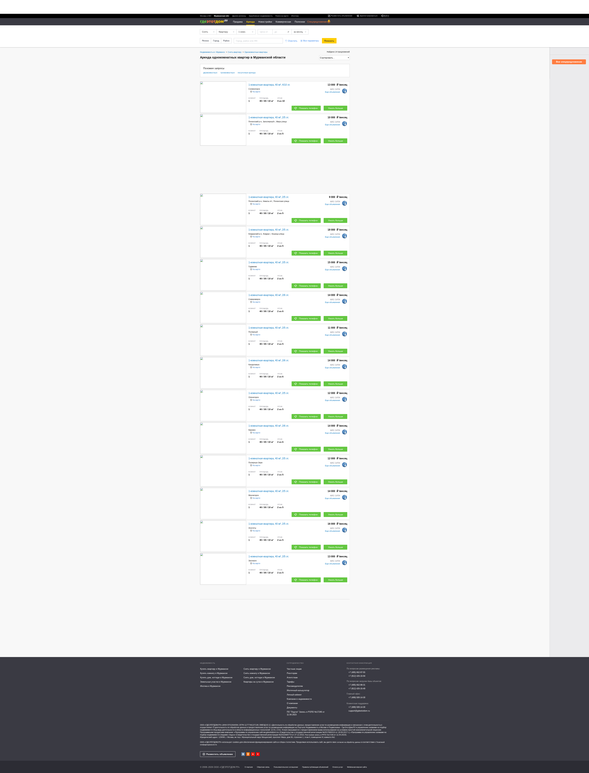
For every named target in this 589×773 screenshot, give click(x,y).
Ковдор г (266, 234)
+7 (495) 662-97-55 (356, 672)
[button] (243, 97)
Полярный (253, 332)
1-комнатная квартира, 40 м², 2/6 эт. (268, 295)
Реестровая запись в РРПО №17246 (319, 735)
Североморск (254, 299)
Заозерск (252, 561)
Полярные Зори (255, 463)
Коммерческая (283, 21)
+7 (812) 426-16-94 (356, 676)
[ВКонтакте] (243, 754)
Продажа (238, 21)
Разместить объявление (219, 754)
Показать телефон (308, 108)
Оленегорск (253, 397)
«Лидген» (232, 735)
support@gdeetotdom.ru (359, 711)
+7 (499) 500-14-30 (356, 697)
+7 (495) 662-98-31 (356, 685)
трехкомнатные (227, 73)
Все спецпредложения (569, 61)
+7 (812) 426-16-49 (356, 688)
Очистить (292, 41)
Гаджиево (252, 267)
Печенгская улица (281, 201)
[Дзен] (258, 754)
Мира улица (281, 122)
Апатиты (252, 528)
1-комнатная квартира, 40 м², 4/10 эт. (269, 84)
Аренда (250, 21)
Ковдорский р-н (255, 234)
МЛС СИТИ (335, 89)
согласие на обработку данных (349, 742)
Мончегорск (253, 495)
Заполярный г (269, 122)
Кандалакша (253, 365)
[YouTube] (253, 754)
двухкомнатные (210, 73)
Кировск (251, 430)
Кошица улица (278, 234)
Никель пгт (267, 201)
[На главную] (215, 21)
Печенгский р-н (255, 122)
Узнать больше (335, 108)
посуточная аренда (247, 73)
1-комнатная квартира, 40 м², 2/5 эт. (268, 117)
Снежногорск (254, 89)
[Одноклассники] (248, 754)
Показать (329, 41)
